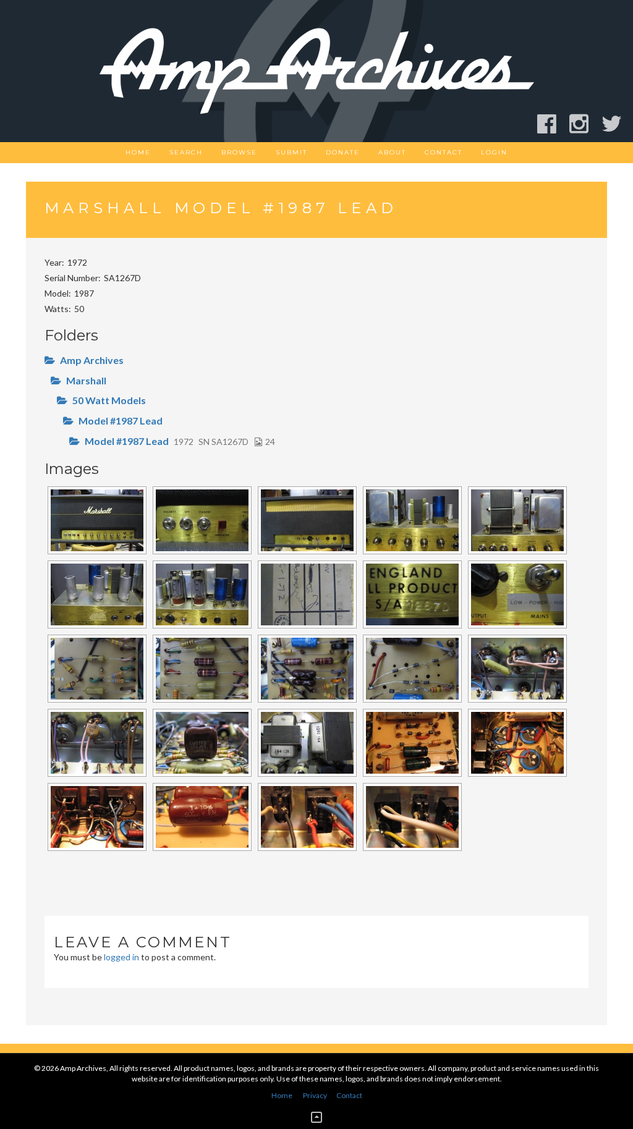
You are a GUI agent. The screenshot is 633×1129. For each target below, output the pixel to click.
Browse (239, 152)
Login (494, 152)
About (392, 152)
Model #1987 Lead (121, 420)
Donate (343, 152)
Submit (291, 152)
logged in (121, 957)
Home (138, 152)
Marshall (86, 380)
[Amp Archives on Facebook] (552, 124)
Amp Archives (92, 360)
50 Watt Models (109, 400)
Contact (443, 152)
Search (186, 152)
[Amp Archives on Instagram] (584, 124)
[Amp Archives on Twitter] (617, 124)
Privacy (315, 1095)
